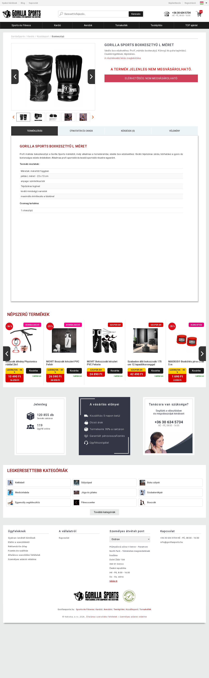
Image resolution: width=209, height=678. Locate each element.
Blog (23, 3)
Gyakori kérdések (9, 3)
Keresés (135, 14)
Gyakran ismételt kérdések (21, 538)
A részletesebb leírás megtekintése (122, 58)
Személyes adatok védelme (22, 559)
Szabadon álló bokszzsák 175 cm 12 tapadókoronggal (145, 363)
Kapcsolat (33, 3)
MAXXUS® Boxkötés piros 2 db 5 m (186, 363)
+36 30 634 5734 (169, 422)
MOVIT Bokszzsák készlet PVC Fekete (102, 363)
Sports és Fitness (85, 609)
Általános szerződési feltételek (24, 555)
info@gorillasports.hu (171, 542)
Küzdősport (43, 36)
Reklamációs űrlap (17, 546)
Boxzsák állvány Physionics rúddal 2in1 (21, 363)
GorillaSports (18, 36)
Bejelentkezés (175, 3)
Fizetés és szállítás (18, 551)
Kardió (31, 36)
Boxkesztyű (58, 36)
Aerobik (108, 609)
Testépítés (119, 609)
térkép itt (113, 581)
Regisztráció (190, 3)
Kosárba (33, 370)
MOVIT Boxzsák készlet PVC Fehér (62, 363)
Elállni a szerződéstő (19, 542)
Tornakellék (145, 609)
